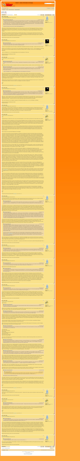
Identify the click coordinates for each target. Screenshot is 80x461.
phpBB (25, 451)
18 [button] (49, 446)
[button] (41, 14)
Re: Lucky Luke (5, 16)
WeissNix (46, 43)
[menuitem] (7, 8)
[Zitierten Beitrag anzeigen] (12, 19)
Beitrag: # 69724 (4, 436)
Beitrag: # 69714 (4, 115)
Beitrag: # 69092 (4, 88)
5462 (48, 45)
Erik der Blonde (15, 85)
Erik (45, 60)
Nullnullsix (46, 20)
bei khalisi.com (5, 169)
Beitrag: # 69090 (4, 40)
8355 (48, 305)
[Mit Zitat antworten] (43, 16)
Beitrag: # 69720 (4, 301)
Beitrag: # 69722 (4, 399)
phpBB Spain (28, 452)
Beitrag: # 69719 (4, 285)
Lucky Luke (3, 12)
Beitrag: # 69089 (4, 17)
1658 (48, 110)
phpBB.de (31, 453)
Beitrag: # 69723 (4, 416)
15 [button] (45, 446)
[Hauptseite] (8, 4)
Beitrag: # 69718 (4, 260)
